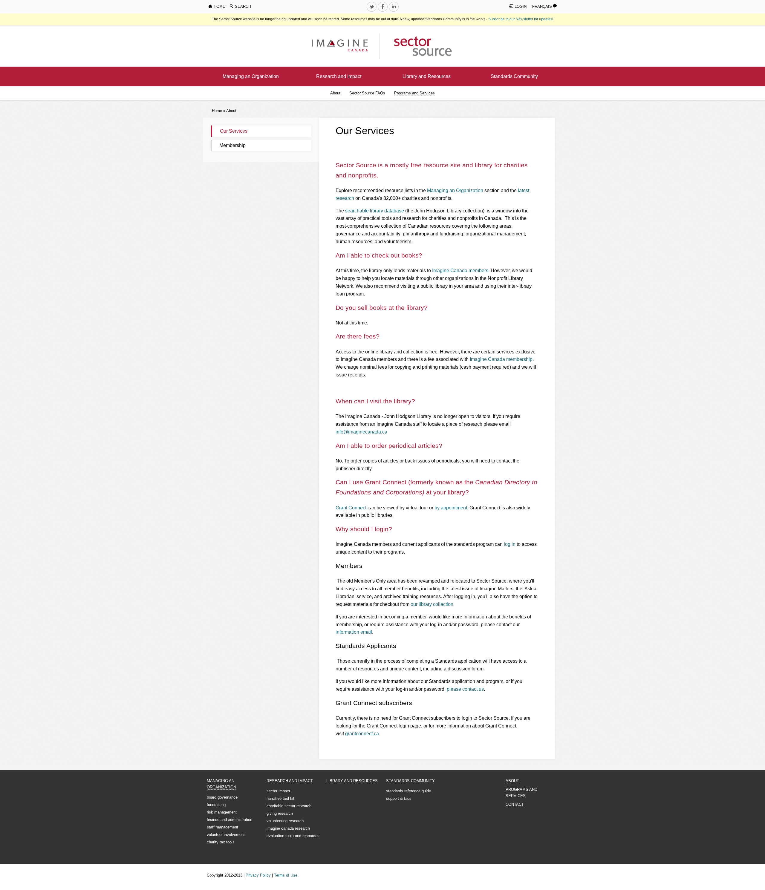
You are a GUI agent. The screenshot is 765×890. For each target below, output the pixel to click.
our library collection (432, 604)
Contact (515, 804)
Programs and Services (414, 93)
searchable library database (374, 210)
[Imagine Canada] (418, 45)
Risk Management (222, 812)
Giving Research (280, 813)
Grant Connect (351, 507)
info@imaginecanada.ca (361, 431)
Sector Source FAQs (367, 93)
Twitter (372, 11)
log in (509, 544)
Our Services (233, 131)
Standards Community (514, 76)
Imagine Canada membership (501, 359)
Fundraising (216, 804)
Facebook (383, 11)
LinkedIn (394, 11)
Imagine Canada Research (288, 828)
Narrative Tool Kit (280, 798)
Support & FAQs (398, 798)
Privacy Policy (258, 875)
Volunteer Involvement (226, 834)
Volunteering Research (285, 821)
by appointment (450, 507)
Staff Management (222, 827)
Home (217, 110)
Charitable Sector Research (289, 806)
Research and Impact (338, 76)
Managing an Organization (251, 76)
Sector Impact (278, 791)
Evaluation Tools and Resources (293, 836)
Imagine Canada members (460, 270)
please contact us (465, 689)
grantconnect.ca (362, 733)
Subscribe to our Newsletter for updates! (520, 19)
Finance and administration (229, 819)
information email (354, 632)
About (335, 93)
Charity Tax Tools (221, 842)
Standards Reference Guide (408, 791)
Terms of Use (285, 875)
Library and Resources (427, 76)
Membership (232, 145)
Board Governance (222, 797)
